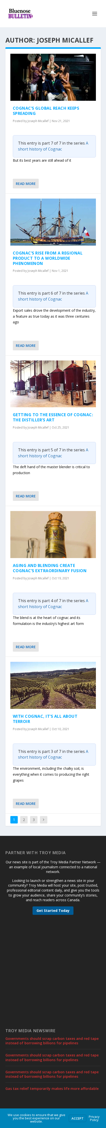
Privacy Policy (94, 1118)
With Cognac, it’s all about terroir (45, 719)
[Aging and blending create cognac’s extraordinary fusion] (53, 534)
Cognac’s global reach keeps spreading (46, 110)
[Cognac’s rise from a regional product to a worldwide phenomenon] (53, 222)
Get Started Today (53, 910)
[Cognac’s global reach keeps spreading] (53, 77)
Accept (77, 1118)
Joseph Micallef (38, 121)
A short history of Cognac (53, 146)
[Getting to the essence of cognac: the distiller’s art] (53, 384)
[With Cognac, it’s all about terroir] (53, 685)
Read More (26, 183)
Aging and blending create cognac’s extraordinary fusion (50, 568)
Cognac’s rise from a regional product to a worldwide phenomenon (48, 258)
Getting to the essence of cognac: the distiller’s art (53, 417)
